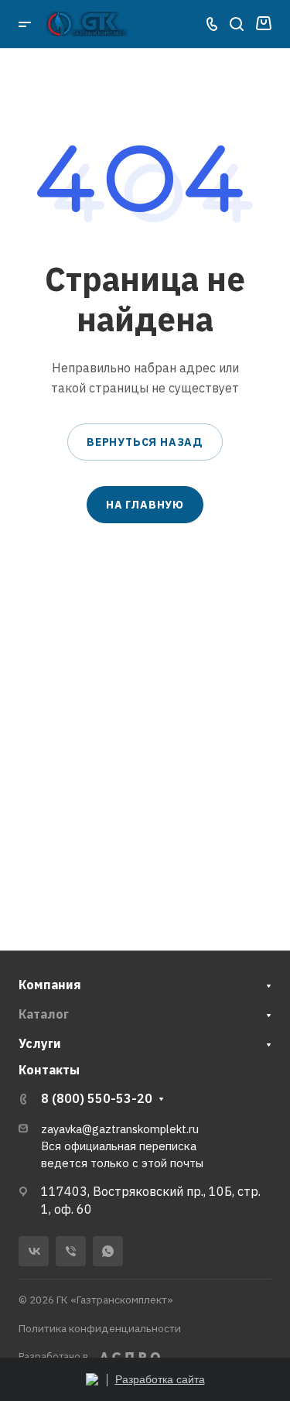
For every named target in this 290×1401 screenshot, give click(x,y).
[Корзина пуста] (263, 24)
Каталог (44, 1014)
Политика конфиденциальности (100, 1328)
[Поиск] (236, 24)
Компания (50, 984)
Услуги (40, 1043)
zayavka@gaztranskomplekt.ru (120, 1129)
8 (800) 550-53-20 (96, 1098)
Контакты (49, 1069)
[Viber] (71, 1251)
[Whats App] (108, 1251)
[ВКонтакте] (34, 1251)
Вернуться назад (145, 442)
